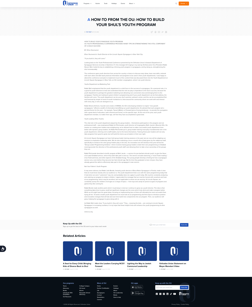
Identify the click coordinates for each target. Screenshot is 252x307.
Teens (65, 286)
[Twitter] (151, 32)
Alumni (81, 291)
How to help (117, 297)
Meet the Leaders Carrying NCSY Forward (110, 265)
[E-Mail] (159, 32)
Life (98, 291)
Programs (86, 3)
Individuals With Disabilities (68, 293)
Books (65, 291)
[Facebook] (155, 32)
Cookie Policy (185, 304)
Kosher (98, 3)
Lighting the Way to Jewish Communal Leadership (139, 265)
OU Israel (82, 288)
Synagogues (101, 293)
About (131, 3)
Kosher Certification (103, 288)
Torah (105, 3)
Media (115, 295)
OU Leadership (118, 293)
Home (99, 286)
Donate (183, 3)
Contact (99, 295)
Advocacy (66, 288)
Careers (99, 300)
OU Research (67, 297)
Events (123, 3)
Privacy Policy (176, 304)
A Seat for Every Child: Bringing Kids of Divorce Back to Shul (77, 265)
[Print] (166, 32)
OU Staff (88, 32)
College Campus (84, 286)
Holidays (114, 3)
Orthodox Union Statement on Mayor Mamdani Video (172, 265)
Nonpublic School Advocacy (84, 293)
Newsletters (100, 297)
